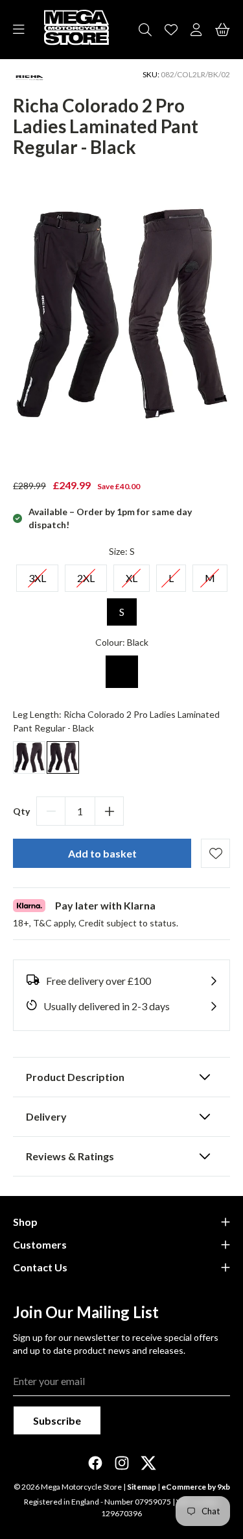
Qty (21, 811)
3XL (37, 574)
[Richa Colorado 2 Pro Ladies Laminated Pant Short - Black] (29, 757)
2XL (86, 574)
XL (131, 574)
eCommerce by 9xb (195, 1487)
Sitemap (141, 1487)
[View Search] (145, 29)
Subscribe (57, 1420)
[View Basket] (222, 29)
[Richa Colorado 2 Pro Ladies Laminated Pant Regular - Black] (63, 757)
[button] (121, 981)
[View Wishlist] (171, 29)
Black (122, 671)
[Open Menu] (19, 29)
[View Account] (196, 29)
